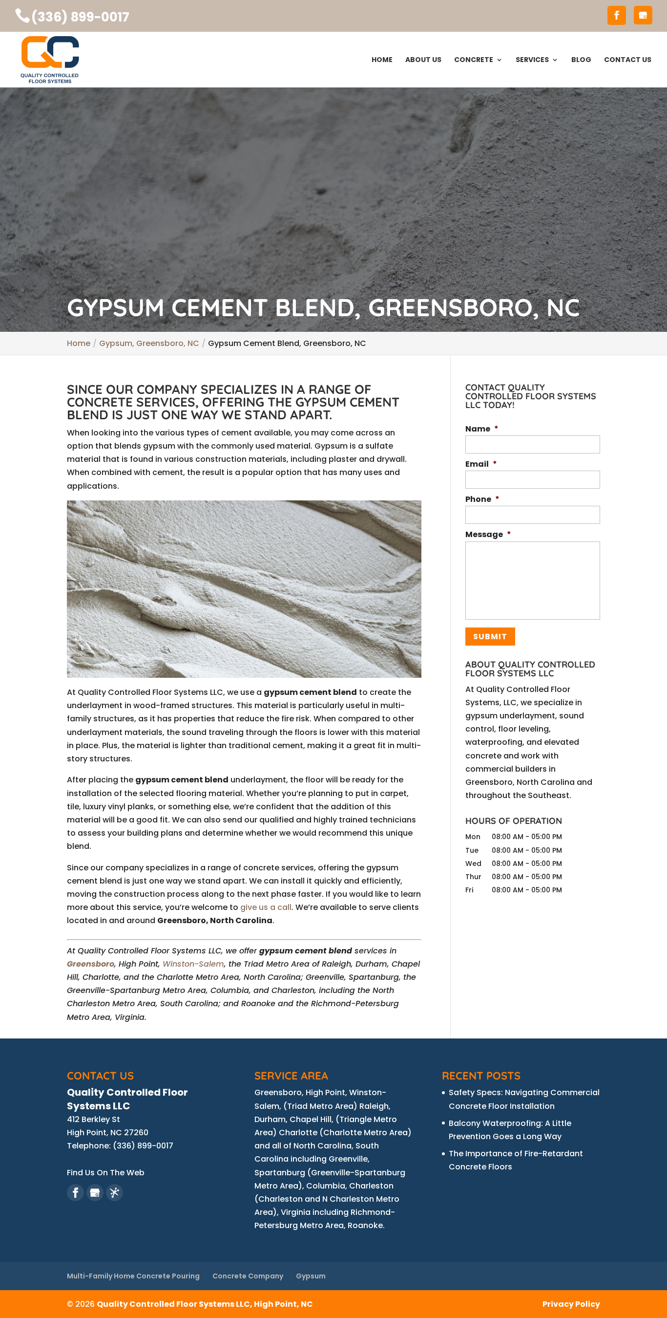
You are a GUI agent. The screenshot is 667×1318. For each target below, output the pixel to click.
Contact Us (627, 60)
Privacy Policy (571, 1304)
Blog (581, 60)
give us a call (266, 907)
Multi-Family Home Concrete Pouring (133, 1276)
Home (382, 60)
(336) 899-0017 (80, 17)
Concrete (473, 60)
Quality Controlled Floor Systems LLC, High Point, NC (205, 1304)
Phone (482, 500)
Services (532, 60)
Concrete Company (247, 1276)
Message (488, 535)
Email (481, 464)
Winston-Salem (193, 964)
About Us (423, 60)
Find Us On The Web (106, 1172)
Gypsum (311, 1276)
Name (482, 429)
